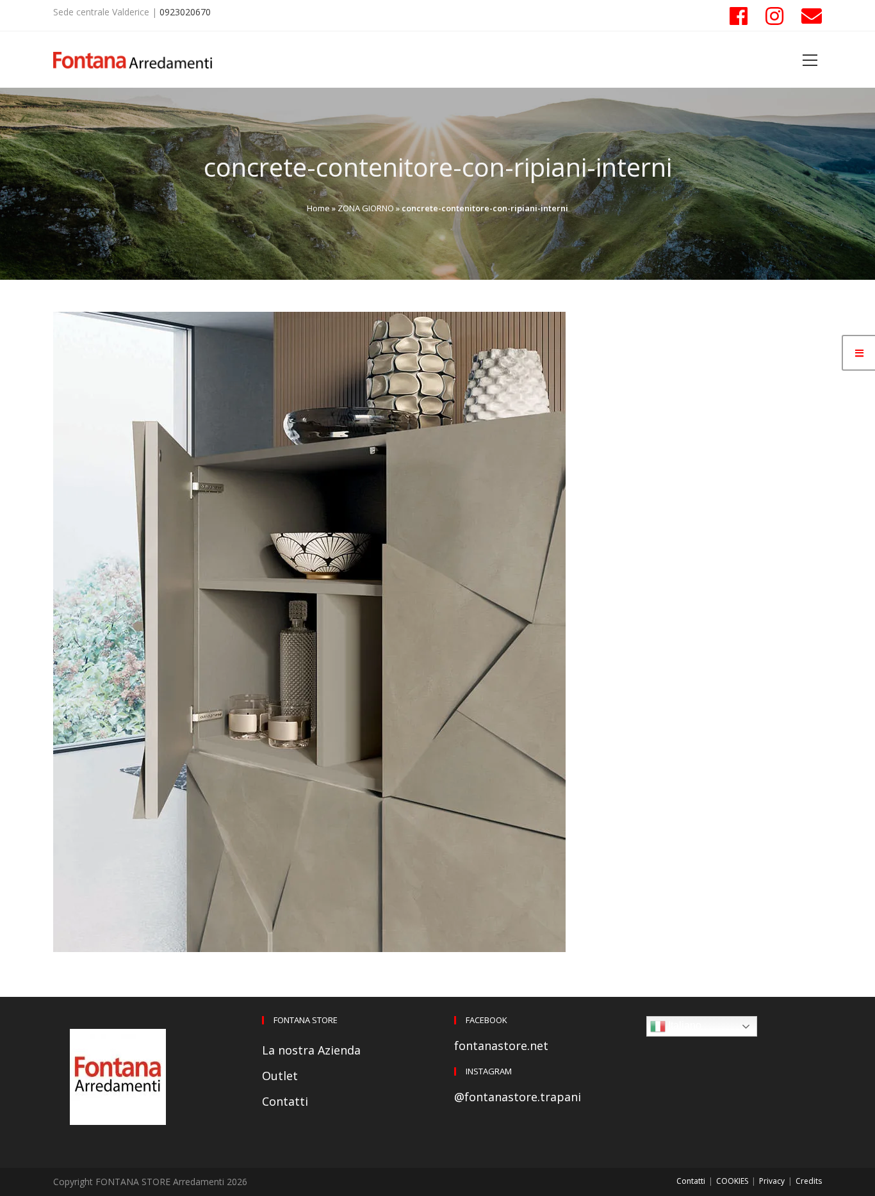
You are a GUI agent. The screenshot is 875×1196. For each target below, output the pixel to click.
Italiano (683, 1025)
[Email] (807, 16)
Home (318, 208)
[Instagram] (774, 16)
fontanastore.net (501, 1045)
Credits (809, 1181)
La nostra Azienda (311, 1050)
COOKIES (732, 1181)
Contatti (285, 1101)
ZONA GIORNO (366, 208)
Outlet (280, 1075)
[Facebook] (738, 16)
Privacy (772, 1181)
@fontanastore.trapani (517, 1096)
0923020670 (185, 12)
